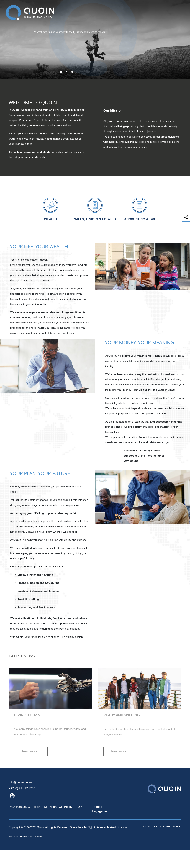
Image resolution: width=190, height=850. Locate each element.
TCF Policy (49, 806)
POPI (79, 806)
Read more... (31, 751)
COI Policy (32, 806)
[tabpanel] (95, 39)
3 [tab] (72, 73)
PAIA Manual (17, 806)
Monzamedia (173, 826)
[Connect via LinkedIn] (12, 795)
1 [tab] (61, 73)
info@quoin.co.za (20, 782)
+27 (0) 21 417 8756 (22, 788)
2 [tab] (66, 73)
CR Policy (65, 806)
